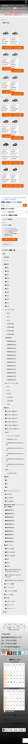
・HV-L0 (8, 313)
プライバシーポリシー (17, 627)
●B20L (7, 274)
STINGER (14, 742)
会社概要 (9, 627)
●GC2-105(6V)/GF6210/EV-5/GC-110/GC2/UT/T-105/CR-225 (13, 570)
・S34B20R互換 (10, 327)
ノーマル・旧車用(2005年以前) (11, 230)
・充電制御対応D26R (11, 373)
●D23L (7, 288)
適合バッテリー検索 (18, 624)
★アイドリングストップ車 (11, 383)
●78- (6, 487)
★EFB (6, 469)
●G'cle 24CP (8, 494)
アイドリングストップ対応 (10, 228)
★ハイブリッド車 (9, 309)
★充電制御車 (8, 337)
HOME (5, 624)
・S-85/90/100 (9, 401)
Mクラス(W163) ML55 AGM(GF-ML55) (14, 62)
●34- (6, 480)
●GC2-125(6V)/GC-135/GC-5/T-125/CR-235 (13, 576)
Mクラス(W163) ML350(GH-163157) (5, 108)
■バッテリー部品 (8, 594)
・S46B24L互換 (10, 330)
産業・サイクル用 (9, 235)
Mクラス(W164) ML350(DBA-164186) (14, 108)
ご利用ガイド (18, 626)
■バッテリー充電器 (9, 584)
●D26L (7, 295)
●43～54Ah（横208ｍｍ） (11, 411)
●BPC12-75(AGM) (9, 548)
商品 (4, 254)
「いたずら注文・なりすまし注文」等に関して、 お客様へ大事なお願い (13, 198)
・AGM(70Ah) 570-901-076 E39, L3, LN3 (15, 449)
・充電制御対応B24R (11, 359)
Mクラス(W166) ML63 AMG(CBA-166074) (14, 177)
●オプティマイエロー (10, 601)
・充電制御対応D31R (11, 380)
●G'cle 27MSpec (9, 497)
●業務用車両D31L (9, 524)
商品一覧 (10, 624)
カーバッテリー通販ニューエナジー (14, 9)
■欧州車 (6, 408)
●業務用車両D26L (9, 517)
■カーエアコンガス (9, 587)
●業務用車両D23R (9, 513)
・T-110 (8, 404)
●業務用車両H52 (9, 541)
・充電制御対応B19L (11, 341)
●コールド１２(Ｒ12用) (11, 591)
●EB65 (7, 559)
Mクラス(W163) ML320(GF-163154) (5, 40)
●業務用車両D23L (9, 510)
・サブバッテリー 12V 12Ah (13, 436)
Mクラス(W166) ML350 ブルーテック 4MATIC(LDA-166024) (14, 154)
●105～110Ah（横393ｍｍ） (12, 429)
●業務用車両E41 (9, 531)
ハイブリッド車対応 (9, 232)
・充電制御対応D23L (11, 362)
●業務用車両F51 (9, 534)
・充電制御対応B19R (11, 344)
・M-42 (7, 387)
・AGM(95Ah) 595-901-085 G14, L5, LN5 (15, 460)
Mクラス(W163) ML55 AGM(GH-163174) (14, 85)
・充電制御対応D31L (11, 376)
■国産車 (6, 264)
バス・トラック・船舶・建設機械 (11, 233)
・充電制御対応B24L (11, 355)
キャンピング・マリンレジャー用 (11, 229)
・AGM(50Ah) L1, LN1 (11, 439)
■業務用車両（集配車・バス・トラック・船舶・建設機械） (14, 505)
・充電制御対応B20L (11, 348)
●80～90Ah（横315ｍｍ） (11, 422)
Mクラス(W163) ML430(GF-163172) (14, 40)
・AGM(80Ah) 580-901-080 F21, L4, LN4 (15, 454)
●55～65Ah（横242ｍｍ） (11, 415)
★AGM (6, 432)
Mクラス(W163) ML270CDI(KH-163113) (5, 61)
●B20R (7, 278)
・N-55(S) (8, 394)
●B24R (7, 285)
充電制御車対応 (8, 234)
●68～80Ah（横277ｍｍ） (11, 418)
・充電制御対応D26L (11, 369)
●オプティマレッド (10, 608)
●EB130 (7, 562)
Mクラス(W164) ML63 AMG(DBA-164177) (14, 130)
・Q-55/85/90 (9, 397)
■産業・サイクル (8, 545)
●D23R (7, 292)
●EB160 (7, 566)
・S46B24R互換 (10, 334)
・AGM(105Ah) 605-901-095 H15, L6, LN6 (15, 465)
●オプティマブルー (10, 605)
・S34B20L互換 (10, 323)
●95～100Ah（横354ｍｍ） (12, 425)
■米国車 (6, 476)
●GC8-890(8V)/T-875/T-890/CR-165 (14, 580)
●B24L (7, 281)
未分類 (4, 612)
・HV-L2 (8, 320)
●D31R (7, 306)
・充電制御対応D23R (11, 366)
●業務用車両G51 (9, 538)
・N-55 (7, 390)
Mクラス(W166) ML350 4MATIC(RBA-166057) (5, 177)
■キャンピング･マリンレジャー (12, 490)
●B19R (7, 271)
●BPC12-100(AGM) (10, 552)
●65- (6, 483)
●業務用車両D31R (9, 527)
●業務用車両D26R (9, 520)
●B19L (7, 267)
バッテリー (6, 260)
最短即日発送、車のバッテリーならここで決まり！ (14, 720)
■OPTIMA (6, 598)
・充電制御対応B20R (11, 351)
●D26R (7, 299)
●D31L (7, 302)
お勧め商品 (6, 257)
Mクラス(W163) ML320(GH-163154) (5, 85)
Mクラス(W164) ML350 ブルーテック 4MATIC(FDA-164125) (5, 154)
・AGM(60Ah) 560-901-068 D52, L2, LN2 (15, 443)
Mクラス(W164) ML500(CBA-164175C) (5, 129)
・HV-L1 (8, 316)
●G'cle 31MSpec (9, 501)
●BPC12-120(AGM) (10, 555)
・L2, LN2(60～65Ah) (11, 473)
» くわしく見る (8, 48)
